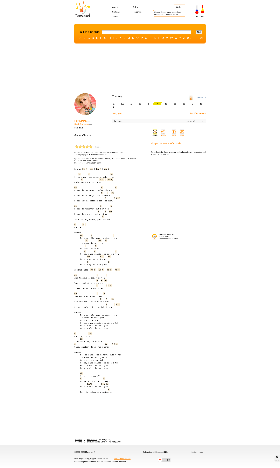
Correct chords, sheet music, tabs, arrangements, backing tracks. (167, 13)
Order (179, 7)
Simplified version (197, 113)
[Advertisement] (140, 69)
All (201, 37)
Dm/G (89, 384)
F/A (99, 240)
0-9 (189, 37)
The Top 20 (201, 97)
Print (182, 136)
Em (81, 338)
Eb (140, 104)
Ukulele (163, 136)
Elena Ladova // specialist (96, 153)
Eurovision (80, 121)
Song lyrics (117, 113)
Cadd (110, 179)
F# (166, 104)
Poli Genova (81, 124)
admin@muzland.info (122, 459)
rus (197, 16)
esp (202, 16)
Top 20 (173, 136)
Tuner (115, 16)
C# (122, 104)
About (115, 7)
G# (184, 104)
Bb (201, 104)
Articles (136, 7)
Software (116, 12)
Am (91, 169)
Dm (83, 169)
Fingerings (137, 12)
